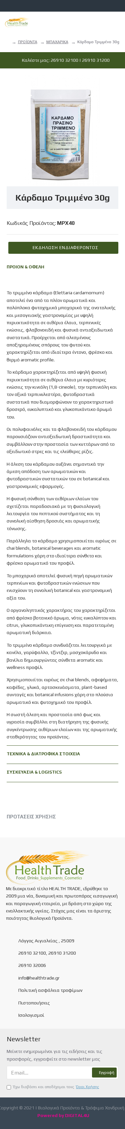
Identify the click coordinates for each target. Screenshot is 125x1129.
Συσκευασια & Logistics (34, 772)
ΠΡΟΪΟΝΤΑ (27, 42)
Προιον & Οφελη (25, 266)
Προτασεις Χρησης (31, 816)
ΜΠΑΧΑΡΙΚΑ (57, 42)
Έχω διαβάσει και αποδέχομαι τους (56, 1087)
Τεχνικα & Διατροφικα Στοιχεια (43, 753)
